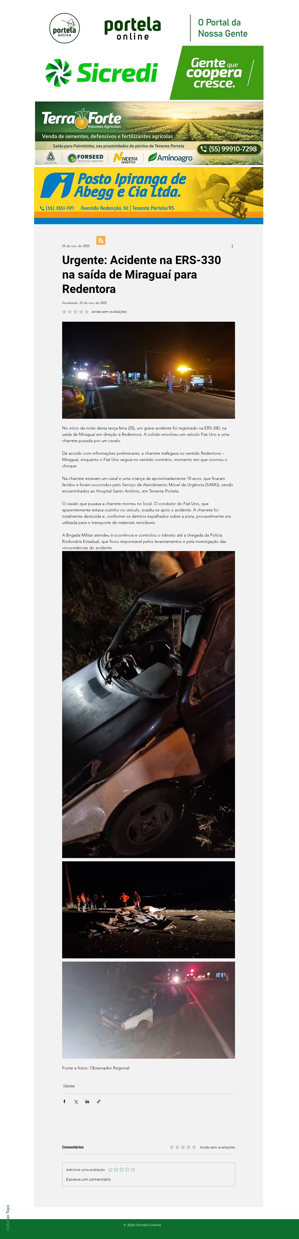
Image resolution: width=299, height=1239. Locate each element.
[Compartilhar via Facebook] (64, 1101)
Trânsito (69, 1085)
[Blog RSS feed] (100, 240)
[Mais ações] (232, 246)
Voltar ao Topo (7, 1218)
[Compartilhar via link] (98, 1101)
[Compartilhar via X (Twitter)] (76, 1101)
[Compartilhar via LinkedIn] (87, 1101)
